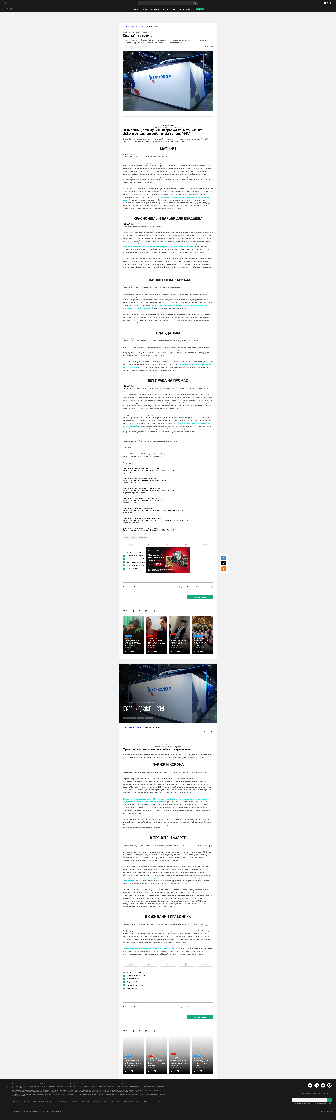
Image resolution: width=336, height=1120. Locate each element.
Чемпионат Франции (129, 717)
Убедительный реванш (134, 982)
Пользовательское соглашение (52, 1111)
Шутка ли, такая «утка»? (135, 559)
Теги (32, 1105)
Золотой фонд (148, 1102)
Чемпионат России (129, 46)
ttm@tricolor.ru (135, 1091)
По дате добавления (186, 587)
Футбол (138, 46)
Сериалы (41, 1102)
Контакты (25, 1105)
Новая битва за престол (135, 556)
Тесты (23, 1102)
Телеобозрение (85, 1102)
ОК (329, 1099)
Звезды (106, 1102)
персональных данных (324, 1104)
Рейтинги (159, 1102)
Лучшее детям (116, 1102)
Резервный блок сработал (135, 985)
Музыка (138, 1102)
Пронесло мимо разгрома (135, 565)
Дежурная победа (132, 988)
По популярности (204, 587)
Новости (145, 46)
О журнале (15, 1105)
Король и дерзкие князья (135, 562)
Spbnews (329, 1111)
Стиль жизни (128, 1102)
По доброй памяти (132, 568)
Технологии (73, 1102)
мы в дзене (9, 3)
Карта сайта (15, 1111)
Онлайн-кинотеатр (60, 1102)
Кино (49, 1102)
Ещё (198, 9)
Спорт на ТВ (97, 1102)
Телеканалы (32, 1102)
